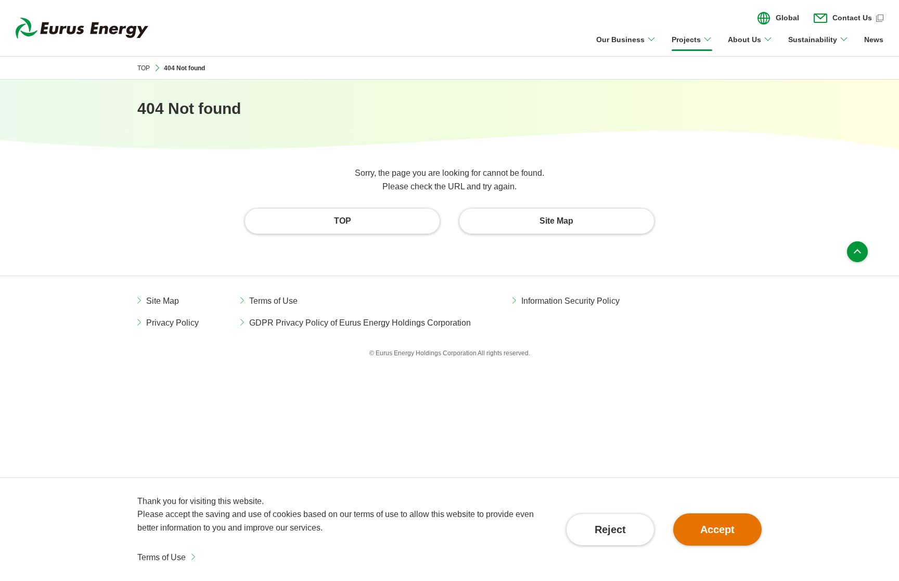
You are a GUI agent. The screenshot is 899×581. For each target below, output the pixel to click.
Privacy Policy (172, 322)
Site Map (162, 300)
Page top (857, 251)
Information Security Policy (570, 300)
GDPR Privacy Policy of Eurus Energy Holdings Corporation (360, 322)
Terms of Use (161, 557)
